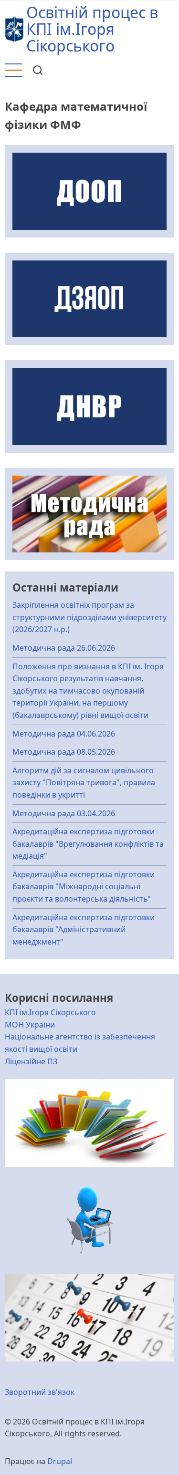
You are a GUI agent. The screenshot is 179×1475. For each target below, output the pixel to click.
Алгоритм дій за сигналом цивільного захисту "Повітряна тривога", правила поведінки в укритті (83, 782)
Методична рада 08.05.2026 (63, 752)
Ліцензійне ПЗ (31, 1061)
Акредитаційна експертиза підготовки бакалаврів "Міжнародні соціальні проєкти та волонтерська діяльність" (83, 886)
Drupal (59, 1461)
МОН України (30, 1024)
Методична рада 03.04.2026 (63, 813)
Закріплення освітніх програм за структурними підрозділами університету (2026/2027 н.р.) (89, 617)
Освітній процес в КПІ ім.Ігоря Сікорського (92, 29)
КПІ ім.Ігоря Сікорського (50, 1012)
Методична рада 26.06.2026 (63, 648)
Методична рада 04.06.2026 (63, 733)
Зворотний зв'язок (39, 1392)
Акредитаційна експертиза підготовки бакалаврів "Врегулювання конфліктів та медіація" (88, 843)
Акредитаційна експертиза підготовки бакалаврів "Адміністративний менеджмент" (83, 929)
